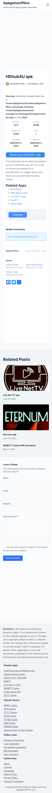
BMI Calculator (11, 750)
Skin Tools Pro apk (34, 265)
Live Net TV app (11, 395)
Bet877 (7, 681)
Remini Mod (16, 203)
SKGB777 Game (11, 688)
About (7, 763)
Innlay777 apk (12, 265)
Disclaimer (9, 770)
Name (6, 478)
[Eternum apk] (26, 417)
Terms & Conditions (13, 781)
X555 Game (10, 709)
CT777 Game (10, 712)
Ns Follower (16, 189)
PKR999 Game (11, 726)
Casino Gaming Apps (14, 674)
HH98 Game (10, 716)
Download (18, 215)
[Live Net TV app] (26, 378)
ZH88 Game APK (12, 691)
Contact (8, 767)
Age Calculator (11, 754)
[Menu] (48, 4)
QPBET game (10, 705)
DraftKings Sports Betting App (19, 670)
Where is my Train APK (15, 677)
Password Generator (14, 740)
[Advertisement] (26, 37)
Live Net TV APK (12, 684)
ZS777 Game (10, 695)
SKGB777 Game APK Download (19, 445)
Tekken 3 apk (12, 272)
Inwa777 (15, 200)
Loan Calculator (12, 743)
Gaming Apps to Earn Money (18, 730)
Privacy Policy (11, 777)
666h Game (9, 723)
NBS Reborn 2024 (19, 193)
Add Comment (10, 516)
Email (5, 490)
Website (7, 503)
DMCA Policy (10, 774)
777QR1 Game (11, 719)
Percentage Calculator (15, 747)
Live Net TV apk (18, 196)
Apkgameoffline (16, 3)
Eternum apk (9, 434)
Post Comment (13, 558)
